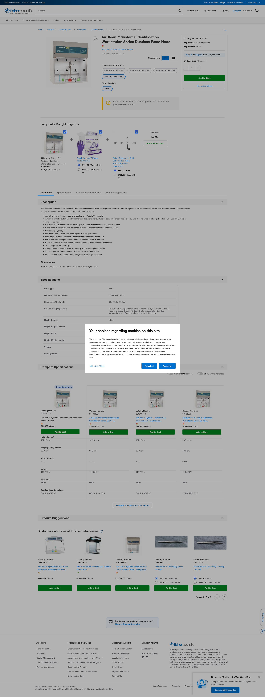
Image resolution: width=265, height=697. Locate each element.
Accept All (167, 366)
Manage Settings (97, 366)
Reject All (149, 366)
